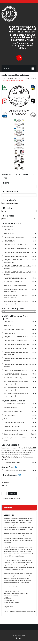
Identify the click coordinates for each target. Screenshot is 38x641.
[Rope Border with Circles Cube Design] (19, 203)
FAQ (10, 547)
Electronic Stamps (28, 78)
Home (4, 78)
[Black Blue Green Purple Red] (19, 311)
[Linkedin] (19, 638)
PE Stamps (21, 635)
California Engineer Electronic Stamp (33, 176)
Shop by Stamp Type (14, 78)
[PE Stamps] (9, 14)
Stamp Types (23, 538)
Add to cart (12, 493)
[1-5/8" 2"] (19, 219)
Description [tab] (7, 508)
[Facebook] (16, 638)
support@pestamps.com (15, 569)
